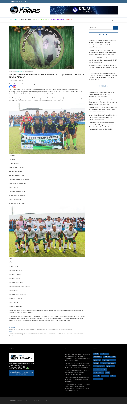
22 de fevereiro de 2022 (16, 80)
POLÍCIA (96, 375)
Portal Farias (93, 92)
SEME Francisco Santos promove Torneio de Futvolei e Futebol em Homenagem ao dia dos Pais (103, 68)
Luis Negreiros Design (43, 400)
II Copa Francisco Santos (108, 363)
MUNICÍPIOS (45, 20)
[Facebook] (11, 86)
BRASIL (96, 354)
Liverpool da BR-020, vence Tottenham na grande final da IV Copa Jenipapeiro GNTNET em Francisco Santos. (103, 60)
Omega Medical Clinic (100, 369)
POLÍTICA (36, 20)
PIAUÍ (107, 372)
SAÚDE (113, 375)
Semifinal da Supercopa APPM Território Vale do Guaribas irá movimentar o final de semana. (101, 94)
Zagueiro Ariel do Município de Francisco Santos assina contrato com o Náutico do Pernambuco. (103, 110)
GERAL (96, 363)
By (37, 400)
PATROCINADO (98, 372)
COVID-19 (69, 20)
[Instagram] (14, 86)
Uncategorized (97, 378)
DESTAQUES (12, 71)
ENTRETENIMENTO (57, 20)
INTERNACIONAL (98, 366)
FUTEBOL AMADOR (25, 20)
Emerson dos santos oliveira (97, 100)
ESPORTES (13, 20)
